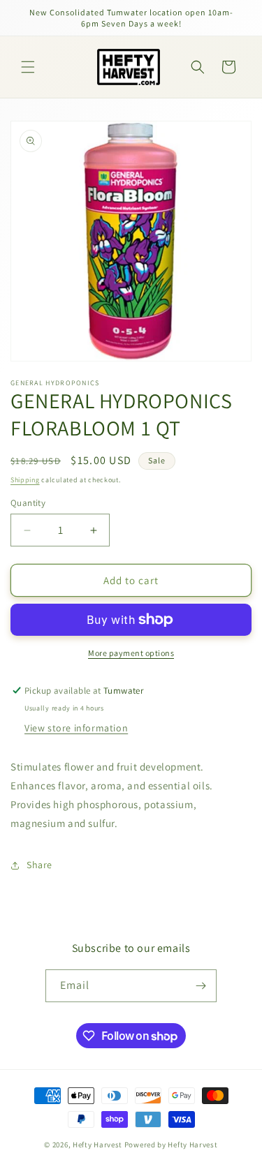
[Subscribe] (200, 985)
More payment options (131, 653)
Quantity (27, 503)
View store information (76, 728)
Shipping (25, 479)
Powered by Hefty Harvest (171, 1144)
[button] (28, 67)
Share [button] (39, 864)
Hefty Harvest (97, 1144)
